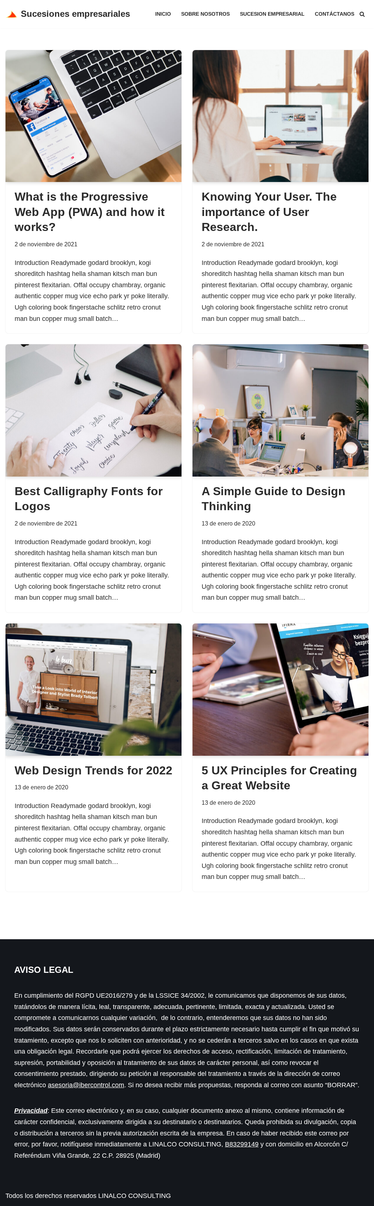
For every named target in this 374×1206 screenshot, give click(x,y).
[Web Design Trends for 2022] (93, 689)
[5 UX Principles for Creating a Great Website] (280, 689)
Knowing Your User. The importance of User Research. (269, 212)
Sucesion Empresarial (272, 14)
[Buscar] (362, 14)
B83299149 (242, 1144)
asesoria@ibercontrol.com (86, 1085)
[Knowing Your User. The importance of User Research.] (280, 116)
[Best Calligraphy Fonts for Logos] (93, 410)
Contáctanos (334, 14)
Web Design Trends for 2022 (93, 770)
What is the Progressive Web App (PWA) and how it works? (90, 212)
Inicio (163, 14)
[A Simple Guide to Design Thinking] (280, 410)
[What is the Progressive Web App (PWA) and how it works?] (93, 116)
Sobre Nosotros (205, 14)
